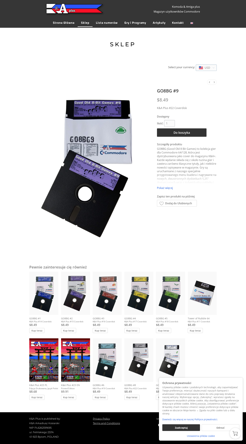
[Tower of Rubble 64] (202, 293)
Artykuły (159, 23)
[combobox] (206, 68)
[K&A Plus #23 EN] (75, 360)
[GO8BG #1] (43, 293)
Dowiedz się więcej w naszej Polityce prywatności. (190, 419)
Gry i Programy (135, 23)
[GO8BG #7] (170, 360)
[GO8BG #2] (75, 293)
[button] (177, 203)
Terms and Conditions (106, 423)
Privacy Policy (101, 418)
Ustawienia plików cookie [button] (201, 435)
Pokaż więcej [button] (165, 188)
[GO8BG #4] (138, 293)
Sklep (85, 23)
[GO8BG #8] (138, 360)
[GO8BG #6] (107, 360)
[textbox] (205, 67)
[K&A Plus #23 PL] (43, 360)
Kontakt (178, 23)
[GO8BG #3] (107, 293)
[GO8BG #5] (170, 293)
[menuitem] (209, 82)
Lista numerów (106, 23)
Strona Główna (63, 23)
